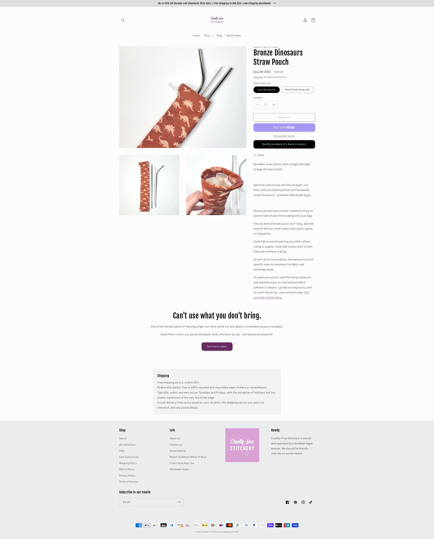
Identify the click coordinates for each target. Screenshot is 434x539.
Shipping (257, 76)
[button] (123, 20)
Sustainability (178, 450)
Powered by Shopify (230, 532)
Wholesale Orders (179, 469)
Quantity (257, 97)
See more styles (217, 346)
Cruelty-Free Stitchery (211, 532)
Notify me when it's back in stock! (284, 144)
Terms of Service (128, 481)
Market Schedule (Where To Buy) (188, 456)
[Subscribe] (179, 502)
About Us (175, 438)
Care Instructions (129, 456)
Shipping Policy (128, 463)
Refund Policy (127, 469)
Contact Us (176, 444)
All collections (127, 444)
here (307, 195)
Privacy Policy (127, 475)
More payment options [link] (284, 135)
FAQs (122, 450)
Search (123, 438)
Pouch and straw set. (297, 89)
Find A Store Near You (182, 463)
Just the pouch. (266, 89)
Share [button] (261, 155)
